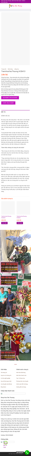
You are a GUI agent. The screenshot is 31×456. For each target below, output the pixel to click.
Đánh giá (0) (5, 116)
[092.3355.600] (27, 452)
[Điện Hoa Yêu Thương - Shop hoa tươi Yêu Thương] (15, 6)
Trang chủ (3, 69)
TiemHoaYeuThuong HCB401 (22, 217)
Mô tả (3, 112)
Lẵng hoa (16, 69)
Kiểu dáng (10, 69)
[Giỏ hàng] (29, 6)
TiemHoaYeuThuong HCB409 (6, 217)
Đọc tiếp (4, 223)
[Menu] (2, 6)
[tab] (15, 112)
